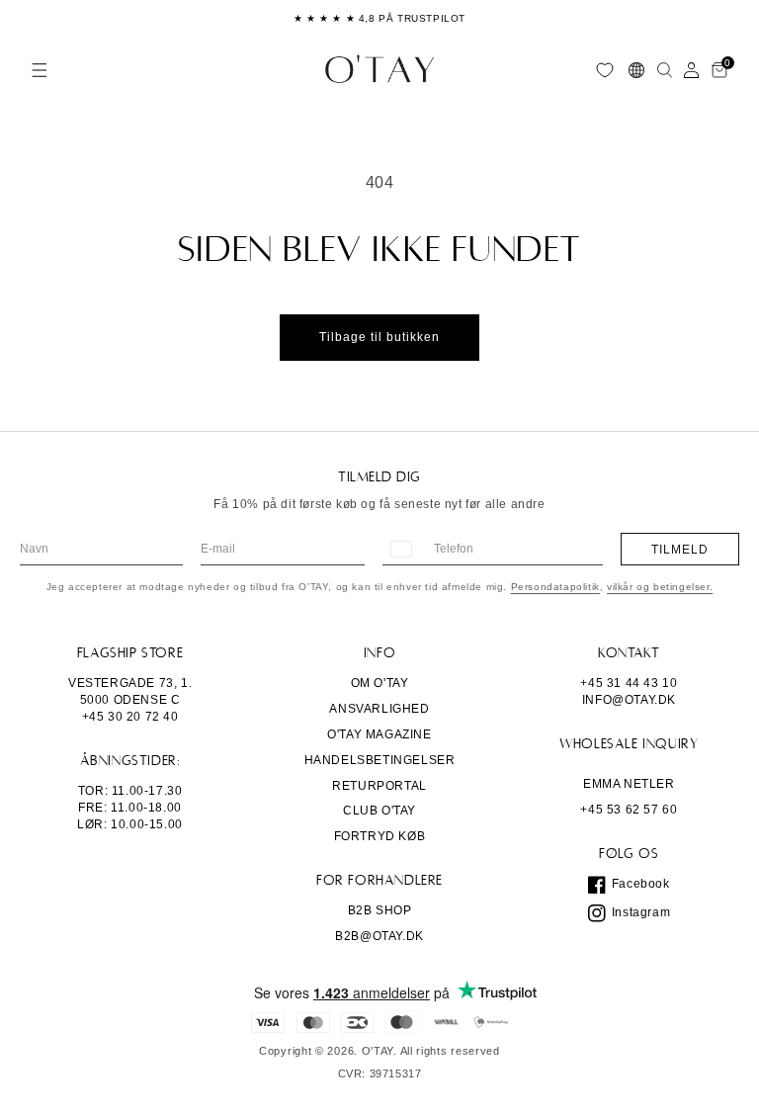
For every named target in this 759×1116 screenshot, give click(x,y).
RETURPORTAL (379, 786)
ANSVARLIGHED (379, 709)
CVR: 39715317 (380, 1074)
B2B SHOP (380, 910)
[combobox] (400, 549)
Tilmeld (680, 550)
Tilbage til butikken (379, 337)
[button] (39, 70)
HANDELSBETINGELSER (380, 760)
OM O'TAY (380, 683)
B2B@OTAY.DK (379, 936)
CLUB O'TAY (379, 810)
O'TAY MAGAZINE (379, 734)
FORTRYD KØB (380, 836)
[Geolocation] (636, 70)
